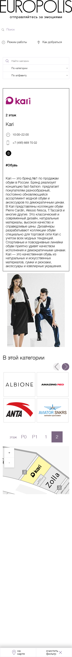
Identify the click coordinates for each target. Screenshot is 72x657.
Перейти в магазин (19, 384)
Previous (56, 366)
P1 (35, 436)
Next (65, 366)
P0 (24, 436)
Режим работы (17, 42)
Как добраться (52, 42)
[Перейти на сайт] (8, 153)
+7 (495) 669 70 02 (25, 142)
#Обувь (12, 165)
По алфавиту (19, 75)
